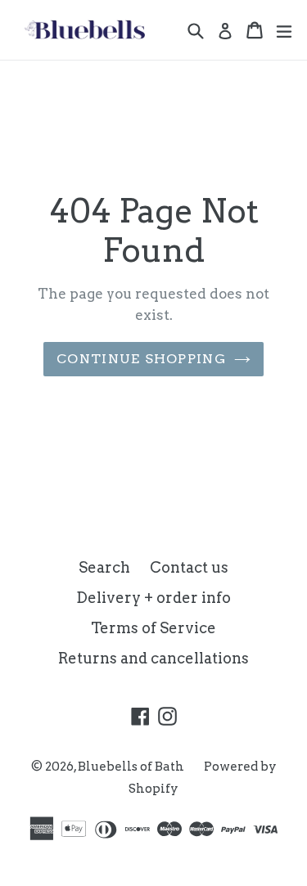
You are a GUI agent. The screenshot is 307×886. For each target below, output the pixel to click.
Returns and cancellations (153, 658)
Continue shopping (141, 359)
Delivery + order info (153, 597)
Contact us (189, 567)
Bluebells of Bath (131, 766)
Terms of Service (153, 627)
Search (104, 567)
